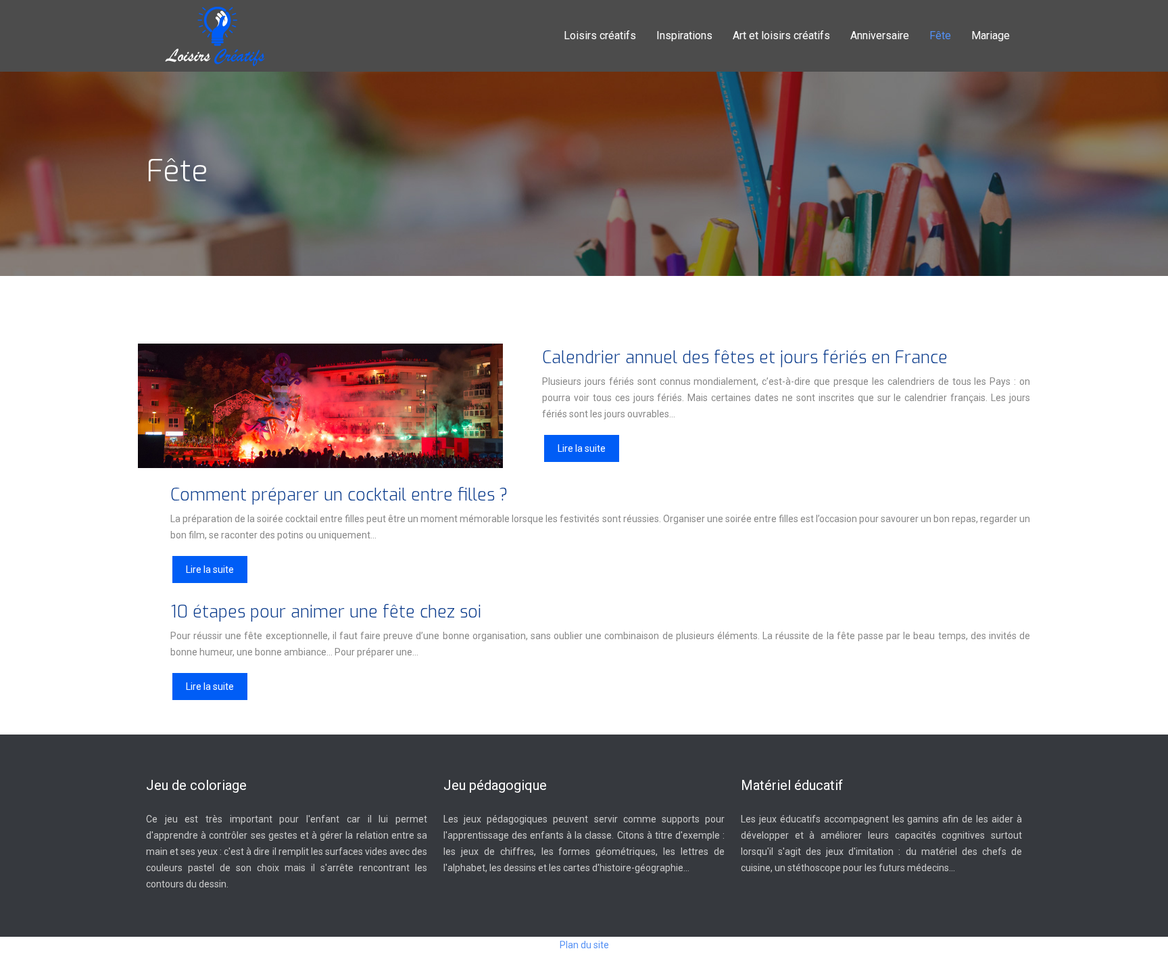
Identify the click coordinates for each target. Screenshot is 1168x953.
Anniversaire (879, 35)
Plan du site (584, 944)
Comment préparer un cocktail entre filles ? (339, 495)
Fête (940, 35)
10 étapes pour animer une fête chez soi (325, 612)
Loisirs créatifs (600, 35)
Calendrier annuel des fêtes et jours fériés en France (745, 357)
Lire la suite (582, 448)
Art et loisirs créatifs (781, 35)
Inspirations (684, 35)
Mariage (990, 35)
